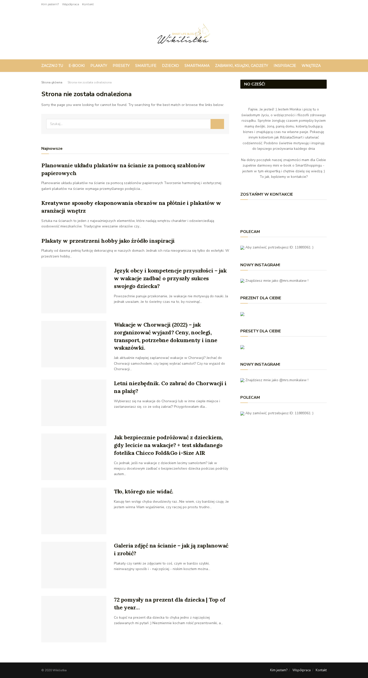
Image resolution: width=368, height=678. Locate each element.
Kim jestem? (50, 4)
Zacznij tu (52, 65)
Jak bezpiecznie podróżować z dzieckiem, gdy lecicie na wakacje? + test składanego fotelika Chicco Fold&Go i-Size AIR (168, 445)
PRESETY (121, 65)
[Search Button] (217, 124)
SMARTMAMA (197, 65)
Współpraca (70, 4)
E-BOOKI (77, 65)
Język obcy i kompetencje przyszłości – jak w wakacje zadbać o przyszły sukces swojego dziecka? (170, 278)
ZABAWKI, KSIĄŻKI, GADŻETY (241, 65)
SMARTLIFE (145, 65)
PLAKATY (98, 65)
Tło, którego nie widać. (143, 491)
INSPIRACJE (285, 65)
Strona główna (51, 82)
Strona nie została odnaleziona (90, 82)
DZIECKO (170, 65)
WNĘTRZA (311, 65)
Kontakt (88, 4)
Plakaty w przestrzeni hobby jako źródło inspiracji (108, 240)
